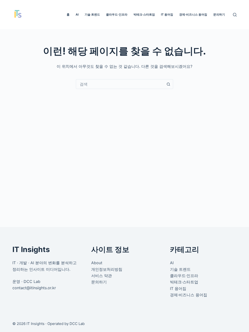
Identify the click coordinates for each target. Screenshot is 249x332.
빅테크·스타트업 (144, 14)
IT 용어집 (167, 14)
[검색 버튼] (168, 84)
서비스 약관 (101, 275)
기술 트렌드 (92, 14)
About (96, 262)
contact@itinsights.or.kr (34, 287)
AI (77, 14)
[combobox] (120, 84)
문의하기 (219, 14)
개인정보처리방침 (106, 269)
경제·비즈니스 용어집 (193, 14)
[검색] (235, 15)
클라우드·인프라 (116, 14)
